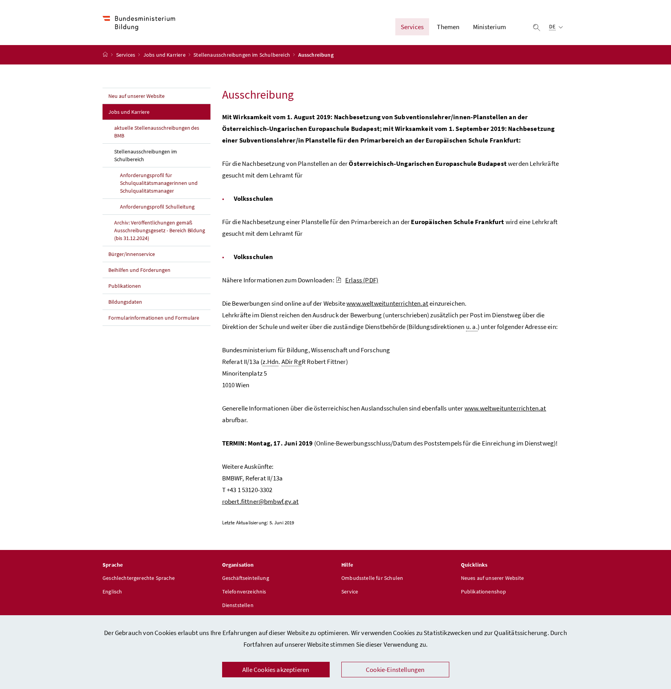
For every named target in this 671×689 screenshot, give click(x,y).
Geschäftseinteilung (245, 577)
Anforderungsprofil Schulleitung (157, 206)
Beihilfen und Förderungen (139, 269)
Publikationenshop (483, 591)
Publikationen (124, 285)
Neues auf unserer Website (492, 577)
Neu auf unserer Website (136, 95)
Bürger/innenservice (131, 254)
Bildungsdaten (125, 301)
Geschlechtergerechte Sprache (139, 577)
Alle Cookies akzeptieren (275, 669)
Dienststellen (238, 605)
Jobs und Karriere (165, 54)
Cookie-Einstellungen (395, 669)
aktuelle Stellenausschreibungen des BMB (156, 131)
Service (349, 591)
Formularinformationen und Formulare (153, 317)
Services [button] (412, 27)
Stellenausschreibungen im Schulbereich (242, 54)
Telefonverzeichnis (244, 591)
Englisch (112, 591)
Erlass (361, 280)
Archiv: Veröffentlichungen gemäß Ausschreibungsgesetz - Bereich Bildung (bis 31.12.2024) (159, 230)
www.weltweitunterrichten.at (387, 303)
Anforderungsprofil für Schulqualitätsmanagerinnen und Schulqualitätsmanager (159, 183)
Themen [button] (448, 27)
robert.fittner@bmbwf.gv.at (260, 501)
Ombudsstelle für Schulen (372, 577)
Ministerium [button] (489, 27)
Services (126, 54)
